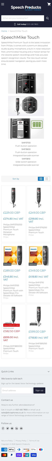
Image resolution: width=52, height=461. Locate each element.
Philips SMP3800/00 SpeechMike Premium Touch (12, 348)
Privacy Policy (21, 441)
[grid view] (41, 179)
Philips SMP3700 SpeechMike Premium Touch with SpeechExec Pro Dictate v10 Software (13, 290)
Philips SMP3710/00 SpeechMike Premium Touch (38, 230)
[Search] (47, 18)
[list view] (47, 179)
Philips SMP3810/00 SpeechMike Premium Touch (38, 346)
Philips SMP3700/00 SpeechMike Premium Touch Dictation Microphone (12, 229)
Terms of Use (34, 441)
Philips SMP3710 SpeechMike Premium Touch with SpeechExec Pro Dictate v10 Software (38, 287)
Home (4, 31)
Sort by (16, 179)
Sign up (39, 390)
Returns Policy (7, 441)
